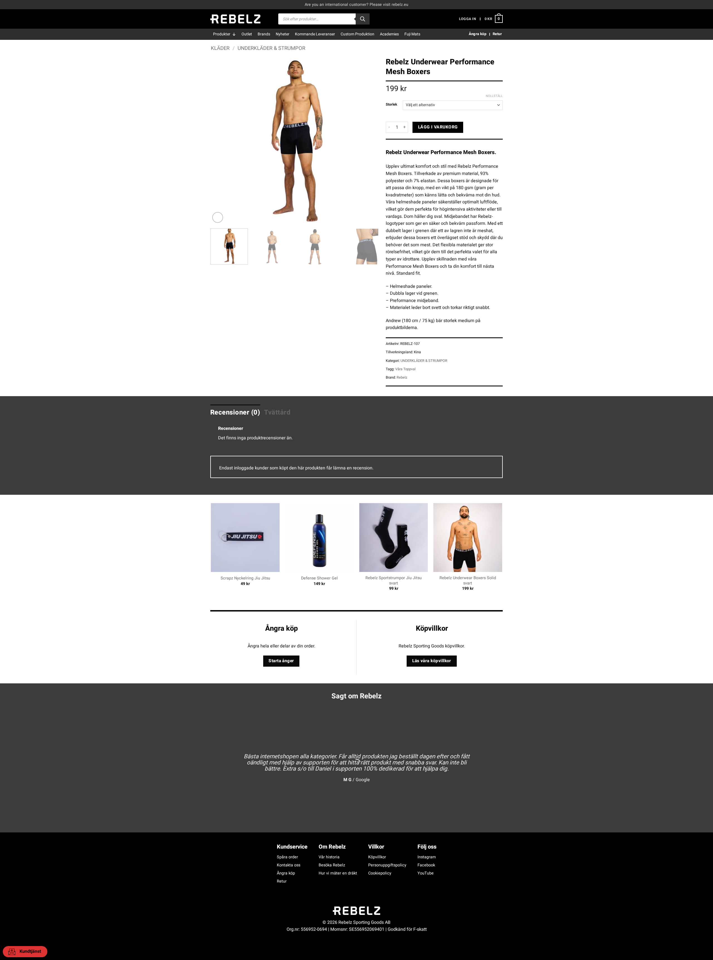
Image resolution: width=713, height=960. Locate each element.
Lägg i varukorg (438, 127)
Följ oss (426, 847)
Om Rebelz (332, 847)
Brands (264, 34)
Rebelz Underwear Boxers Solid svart (467, 581)
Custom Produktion (357, 34)
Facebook (426, 865)
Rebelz (402, 377)
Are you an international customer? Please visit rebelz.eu (356, 5)
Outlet (246, 34)
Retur (282, 881)
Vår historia (329, 857)
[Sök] (363, 19)
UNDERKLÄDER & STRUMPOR (271, 48)
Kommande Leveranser (315, 34)
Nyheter (282, 34)
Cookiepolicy (379, 873)
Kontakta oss (288, 865)
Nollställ (494, 96)
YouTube (425, 873)
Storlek (391, 104)
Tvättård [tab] (277, 412)
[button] (467, 19)
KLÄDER (220, 48)
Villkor (376, 847)
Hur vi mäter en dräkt (338, 873)
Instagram (426, 857)
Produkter (221, 34)
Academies (389, 34)
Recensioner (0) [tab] (235, 412)
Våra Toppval (405, 369)
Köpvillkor (377, 857)
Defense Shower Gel (319, 578)
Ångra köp (286, 873)
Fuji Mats (412, 34)
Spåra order (287, 857)
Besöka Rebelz (332, 865)
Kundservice (292, 847)
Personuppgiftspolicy (387, 865)
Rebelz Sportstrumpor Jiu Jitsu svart (393, 581)
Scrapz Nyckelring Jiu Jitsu (245, 578)
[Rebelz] (235, 18)
